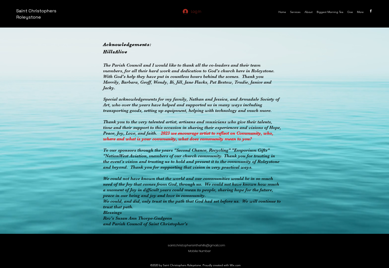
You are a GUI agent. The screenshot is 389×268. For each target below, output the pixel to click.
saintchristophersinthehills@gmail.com (196, 245)
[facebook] (371, 11)
